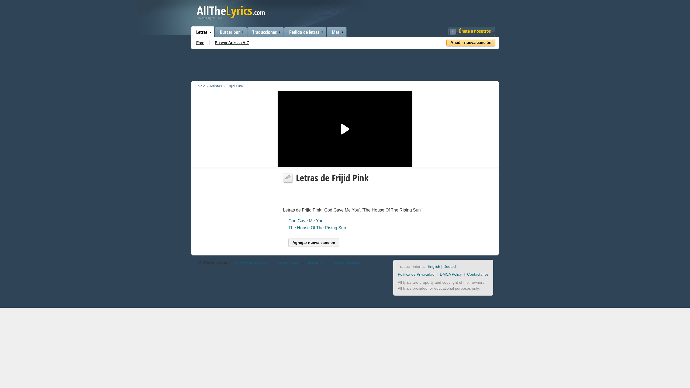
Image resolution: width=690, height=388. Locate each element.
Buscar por (230, 32)
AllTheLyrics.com (213, 263)
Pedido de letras (304, 32)
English (434, 266)
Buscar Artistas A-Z (232, 42)
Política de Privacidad (416, 274)
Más (336, 32)
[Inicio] (230, 18)
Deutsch (450, 266)
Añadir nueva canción (470, 42)
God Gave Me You (305, 221)
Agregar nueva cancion (313, 242)
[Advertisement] (345, 64)
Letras (202, 32)
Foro (200, 42)
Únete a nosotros (475, 31)
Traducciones (264, 32)
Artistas (215, 86)
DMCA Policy (451, 274)
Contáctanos (478, 274)
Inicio (200, 86)
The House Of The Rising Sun (317, 228)
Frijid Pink (234, 86)
